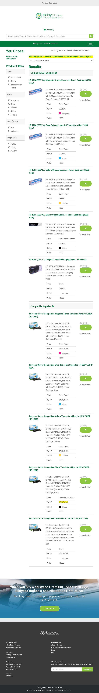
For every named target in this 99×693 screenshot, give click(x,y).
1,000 (13, 144)
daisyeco (15, 131)
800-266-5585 (51, 3)
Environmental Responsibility (61, 647)
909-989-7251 (13, 669)
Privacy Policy (41, 688)
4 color (14, 115)
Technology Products (13, 647)
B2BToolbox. (68, 690)
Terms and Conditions (54, 688)
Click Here (84, 50)
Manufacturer (12, 121)
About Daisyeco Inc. (58, 645)
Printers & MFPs (12, 642)
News (53, 650)
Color (9, 94)
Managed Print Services (14, 655)
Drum (13, 81)
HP (12, 127)
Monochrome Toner (16, 86)
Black (13, 111)
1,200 (13, 147)
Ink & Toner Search (13, 645)
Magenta (15, 100)
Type (9, 71)
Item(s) (50, 30)
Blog (52, 652)
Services (9, 652)
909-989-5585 (15, 667)
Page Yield (12, 138)
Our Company (56, 642)
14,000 (14, 151)
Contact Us (10, 662)
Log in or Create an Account (46, 43)
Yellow (14, 107)
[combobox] (61, 60)
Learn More (49, 608)
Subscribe (87, 669)
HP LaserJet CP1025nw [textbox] (39, 61)
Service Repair (11, 657)
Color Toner (16, 77)
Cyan (13, 104)
